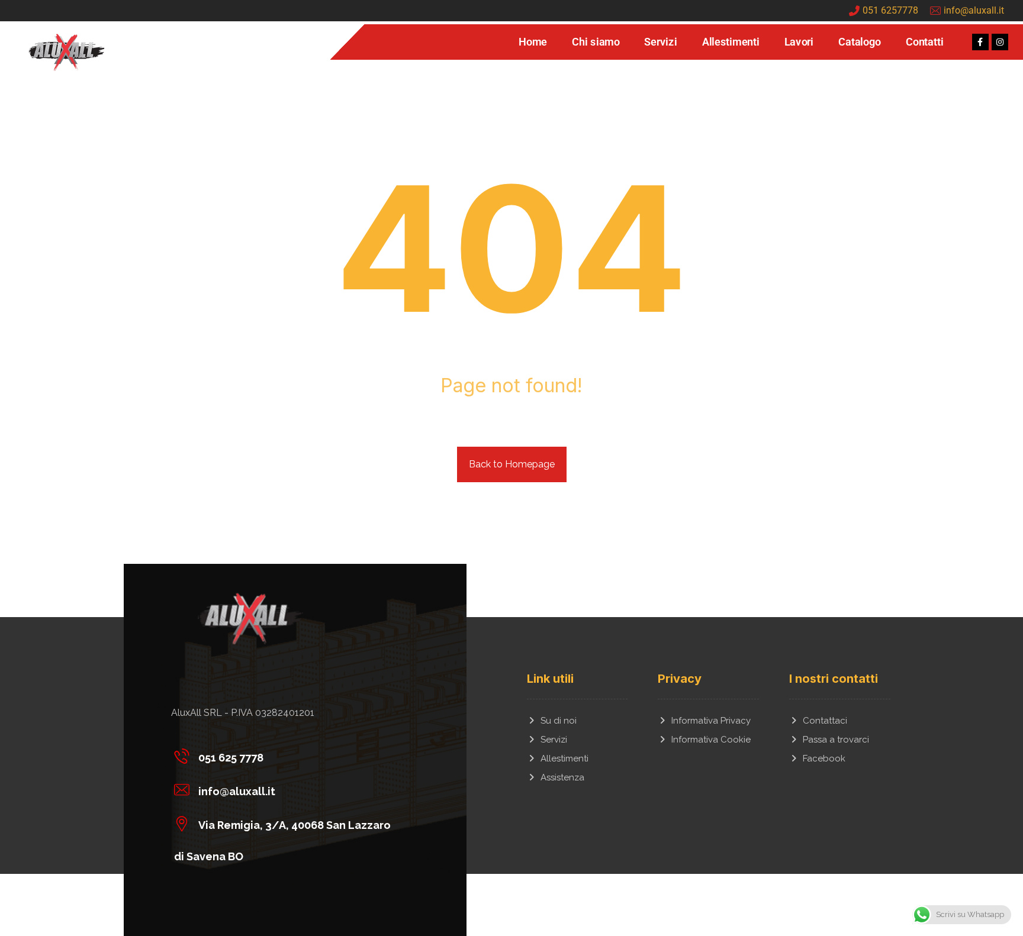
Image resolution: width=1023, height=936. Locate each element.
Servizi (660, 42)
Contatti (925, 42)
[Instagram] (1000, 42)
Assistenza (562, 777)
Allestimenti (730, 42)
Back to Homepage (512, 464)
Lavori (798, 42)
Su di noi (559, 720)
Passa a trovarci (836, 739)
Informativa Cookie (711, 739)
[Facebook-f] (980, 42)
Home (533, 42)
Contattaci (825, 720)
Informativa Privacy (711, 720)
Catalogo (859, 42)
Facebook (824, 758)
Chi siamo (595, 42)
